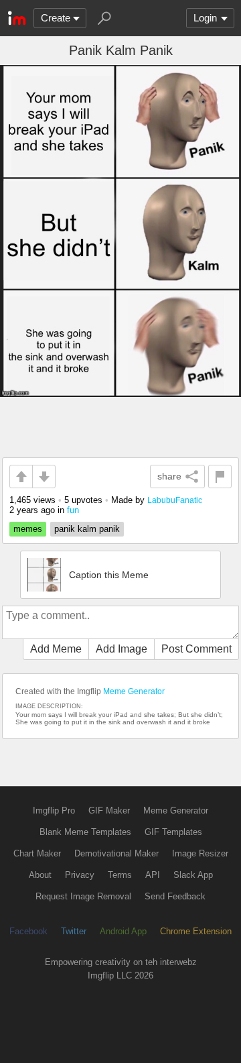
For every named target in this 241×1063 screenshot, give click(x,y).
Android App (123, 931)
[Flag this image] (220, 476)
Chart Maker (37, 853)
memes (27, 529)
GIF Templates (173, 832)
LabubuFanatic (174, 500)
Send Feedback (175, 896)
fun (73, 510)
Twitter (73, 931)
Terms (120, 875)
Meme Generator (134, 691)
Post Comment (196, 649)
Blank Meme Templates (85, 832)
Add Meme (56, 649)
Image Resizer (200, 853)
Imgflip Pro (54, 810)
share (169, 476)
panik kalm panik (87, 529)
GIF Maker (109, 810)
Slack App (193, 875)
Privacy (79, 875)
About (40, 875)
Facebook (28, 931)
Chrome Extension (196, 931)
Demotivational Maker (116, 853)
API (152, 875)
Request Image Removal (83, 896)
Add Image (121, 649)
